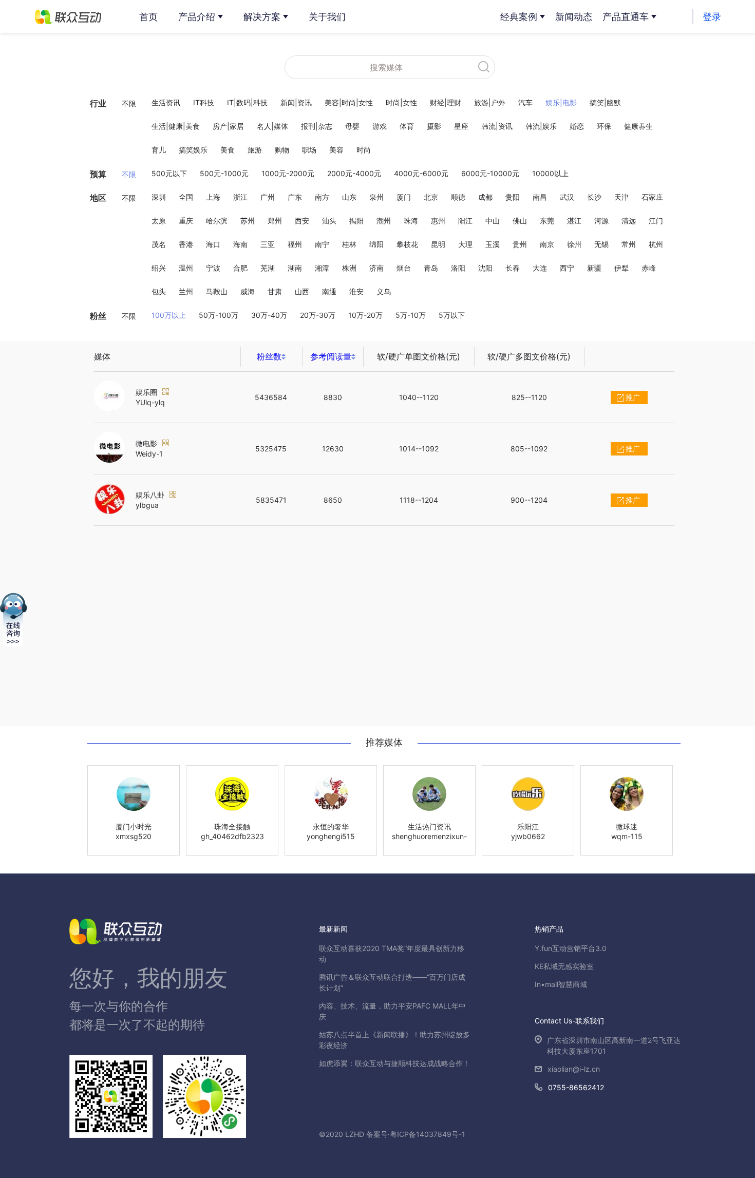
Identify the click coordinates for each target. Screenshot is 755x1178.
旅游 (255, 149)
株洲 (349, 267)
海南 (240, 244)
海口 (213, 244)
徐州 (574, 244)
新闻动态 (573, 16)
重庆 (186, 220)
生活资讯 (166, 102)
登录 (712, 16)
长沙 (594, 197)
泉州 (376, 197)
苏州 (247, 220)
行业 (98, 103)
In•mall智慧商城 (561, 984)
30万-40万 (269, 315)
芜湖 (267, 267)
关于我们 (327, 16)
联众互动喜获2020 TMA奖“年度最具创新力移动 (391, 953)
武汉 (567, 197)
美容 (336, 149)
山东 (349, 197)
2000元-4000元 (354, 173)
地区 (98, 198)
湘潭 (322, 267)
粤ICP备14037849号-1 (427, 1134)
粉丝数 (269, 356)
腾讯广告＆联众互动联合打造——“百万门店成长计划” (392, 982)
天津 (621, 197)
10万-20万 (365, 315)
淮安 (356, 291)
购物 (282, 149)
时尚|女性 (401, 102)
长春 (512, 267)
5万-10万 (410, 315)
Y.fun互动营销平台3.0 (571, 948)
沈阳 (485, 267)
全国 (186, 197)
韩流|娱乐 (541, 126)
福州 (295, 244)
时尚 (363, 149)
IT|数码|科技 (247, 102)
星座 (461, 126)
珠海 (411, 220)
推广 (633, 397)
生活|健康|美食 (176, 126)
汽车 (525, 102)
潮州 (383, 220)
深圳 (159, 197)
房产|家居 (228, 126)
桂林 (349, 244)
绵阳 (376, 244)
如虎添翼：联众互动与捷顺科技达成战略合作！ (394, 1063)
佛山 (520, 220)
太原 (159, 220)
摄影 (434, 126)
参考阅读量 (330, 356)
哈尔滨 (217, 220)
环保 (604, 126)
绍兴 (159, 267)
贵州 (520, 244)
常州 (628, 244)
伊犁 (621, 267)
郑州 (275, 220)
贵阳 (512, 197)
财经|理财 (445, 102)
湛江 (574, 220)
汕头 (329, 220)
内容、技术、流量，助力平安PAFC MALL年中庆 (392, 1011)
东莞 (547, 220)
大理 (465, 244)
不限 (129, 103)
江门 (656, 220)
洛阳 (458, 267)
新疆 (594, 267)
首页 (148, 16)
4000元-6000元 (421, 173)
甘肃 (275, 291)
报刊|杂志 (316, 126)
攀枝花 (407, 244)
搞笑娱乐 (193, 149)
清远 (628, 220)
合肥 (240, 267)
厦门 (404, 197)
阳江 (465, 220)
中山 (492, 220)
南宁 (322, 244)
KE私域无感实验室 (564, 966)
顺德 (458, 197)
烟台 (404, 267)
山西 (302, 291)
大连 (540, 267)
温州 (186, 267)
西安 (302, 220)
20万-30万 (317, 315)
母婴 (352, 126)
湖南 (295, 267)
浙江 (240, 197)
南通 (329, 291)
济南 (376, 267)
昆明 (438, 244)
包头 (159, 291)
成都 (485, 197)
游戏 (379, 126)
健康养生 (638, 126)
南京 (547, 244)
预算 (98, 174)
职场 (309, 149)
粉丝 (98, 316)
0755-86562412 (576, 1087)
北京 (431, 197)
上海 (213, 197)
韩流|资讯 (497, 126)
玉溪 (492, 244)
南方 (322, 197)
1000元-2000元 (287, 173)
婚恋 (577, 126)
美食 (227, 149)
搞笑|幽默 (605, 102)
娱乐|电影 (561, 102)
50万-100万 (218, 315)
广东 (295, 197)
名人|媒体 (272, 126)
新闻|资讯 (296, 102)
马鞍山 (217, 291)
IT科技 (203, 102)
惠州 (438, 220)
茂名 (159, 244)
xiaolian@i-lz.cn (574, 1069)
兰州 (186, 291)
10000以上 (550, 173)
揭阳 (356, 220)
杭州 (656, 244)
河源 (601, 220)
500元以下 (169, 173)
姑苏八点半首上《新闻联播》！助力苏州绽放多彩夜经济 (394, 1040)
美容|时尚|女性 (349, 102)
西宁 (567, 267)
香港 (186, 244)
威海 (247, 291)
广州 (267, 197)
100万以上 (169, 315)
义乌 (383, 291)
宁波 (213, 267)
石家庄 (652, 197)
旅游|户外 (489, 102)
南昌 (540, 197)
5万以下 (452, 315)
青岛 (431, 267)
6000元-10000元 (490, 173)
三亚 (267, 244)
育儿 (159, 149)
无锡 (601, 244)
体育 (407, 126)
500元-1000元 (224, 173)
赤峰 (648, 267)
